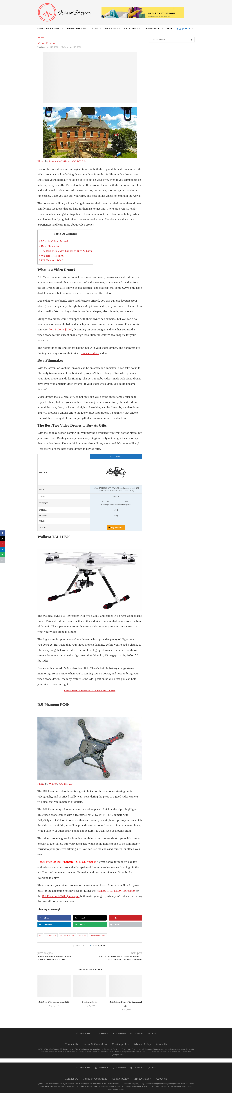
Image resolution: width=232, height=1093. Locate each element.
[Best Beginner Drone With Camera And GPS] (125, 986)
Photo (40, 161)
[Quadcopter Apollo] (89, 986)
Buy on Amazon (117, 528)
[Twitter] (180, 29)
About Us (161, 1044)
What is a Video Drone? (53, 241)
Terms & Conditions (95, 1044)
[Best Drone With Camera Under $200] (54, 986)
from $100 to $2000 (60, 329)
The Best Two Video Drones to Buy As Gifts (65, 251)
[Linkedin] (183, 29)
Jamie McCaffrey (59, 161)
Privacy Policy (142, 1044)
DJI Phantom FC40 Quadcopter (60, 896)
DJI (40, 935)
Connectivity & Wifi (76, 29)
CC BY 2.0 (79, 161)
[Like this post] (93, 946)
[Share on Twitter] (98, 946)
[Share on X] (2, 538)
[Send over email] (2, 554)
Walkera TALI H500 (51, 255)
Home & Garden (131, 29)
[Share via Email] (104, 946)
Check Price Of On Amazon (89, 690)
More (169, 29)
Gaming (95, 29)
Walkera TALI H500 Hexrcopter (115, 890)
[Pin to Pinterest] (101, 946)
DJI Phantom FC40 (51, 260)
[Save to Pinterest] (2, 544)
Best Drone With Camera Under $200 (54, 1002)
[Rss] (189, 29)
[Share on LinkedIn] (2, 549)
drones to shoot (90, 353)
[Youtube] (186, 29)
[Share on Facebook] (96, 946)
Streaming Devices (153, 29)
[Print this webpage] (2, 560)
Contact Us (71, 1044)
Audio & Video (111, 29)
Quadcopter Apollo (89, 1002)
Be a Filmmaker (49, 246)
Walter (53, 783)
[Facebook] (177, 29)
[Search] (193, 29)
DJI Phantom (51, 935)
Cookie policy (120, 1044)
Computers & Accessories (49, 29)
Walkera (82, 935)
